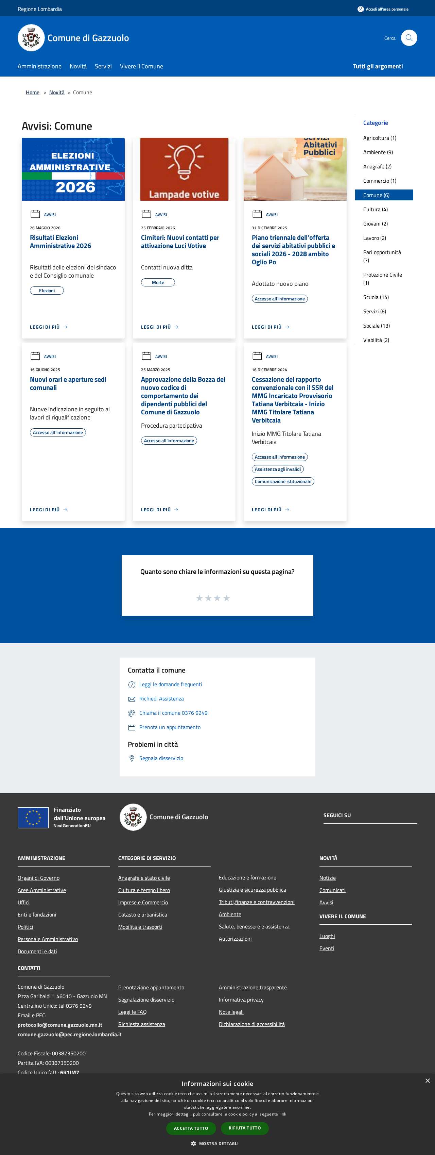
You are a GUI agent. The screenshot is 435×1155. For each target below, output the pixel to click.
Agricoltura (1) (379, 138)
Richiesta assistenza (141, 1024)
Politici (25, 927)
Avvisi (50, 214)
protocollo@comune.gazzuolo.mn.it (60, 1025)
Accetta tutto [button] (191, 1128)
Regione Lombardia (40, 9)
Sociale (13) (376, 325)
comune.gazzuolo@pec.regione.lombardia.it (70, 1034)
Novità (57, 92)
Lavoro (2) (374, 238)
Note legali (231, 1012)
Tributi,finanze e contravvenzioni (257, 902)
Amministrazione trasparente (253, 987)
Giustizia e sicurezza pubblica (252, 890)
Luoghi (327, 936)
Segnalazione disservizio (146, 999)
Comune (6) (376, 195)
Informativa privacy (241, 999)
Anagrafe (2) (377, 166)
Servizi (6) (374, 311)
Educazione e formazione (247, 877)
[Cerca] (409, 38)
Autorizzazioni (235, 939)
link (282, 1114)
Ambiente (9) (378, 152)
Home (32, 92)
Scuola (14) (376, 297)
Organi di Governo (38, 878)
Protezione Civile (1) (382, 278)
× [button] (427, 1081)
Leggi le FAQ (132, 1012)
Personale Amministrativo (48, 939)
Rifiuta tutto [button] (245, 1128)
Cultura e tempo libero (144, 890)
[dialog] (217, 1114)
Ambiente (230, 914)
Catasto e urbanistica (142, 914)
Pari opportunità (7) (382, 256)
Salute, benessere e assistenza (254, 926)
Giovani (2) (375, 223)
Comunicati (332, 890)
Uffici (24, 902)
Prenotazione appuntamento (151, 987)
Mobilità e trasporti (140, 927)
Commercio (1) (379, 181)
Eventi (326, 948)
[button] (217, 1143)
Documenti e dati (37, 951)
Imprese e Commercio (143, 902)
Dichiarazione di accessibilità (252, 1024)
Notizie (327, 878)
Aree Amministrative (42, 890)
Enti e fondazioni (37, 914)
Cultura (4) (375, 209)
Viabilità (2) (376, 340)
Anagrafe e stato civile (144, 878)
